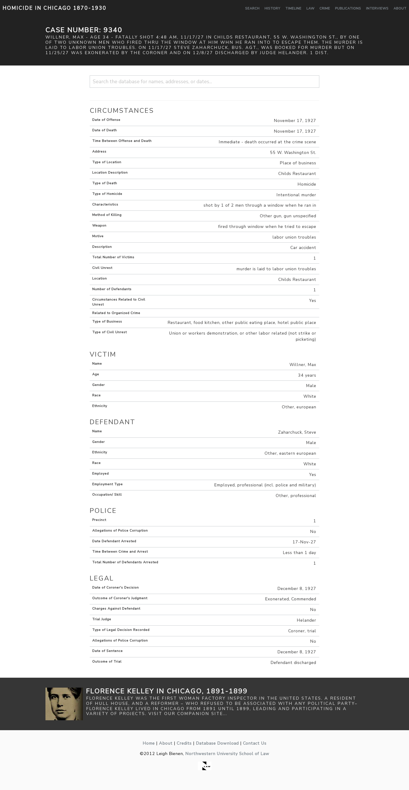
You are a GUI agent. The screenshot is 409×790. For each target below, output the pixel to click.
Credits (184, 743)
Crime (325, 8)
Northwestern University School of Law (227, 753)
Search (252, 8)
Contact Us (255, 743)
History (272, 8)
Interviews (377, 8)
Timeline (293, 8)
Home (149, 743)
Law (311, 8)
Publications (348, 8)
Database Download (217, 743)
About (400, 8)
